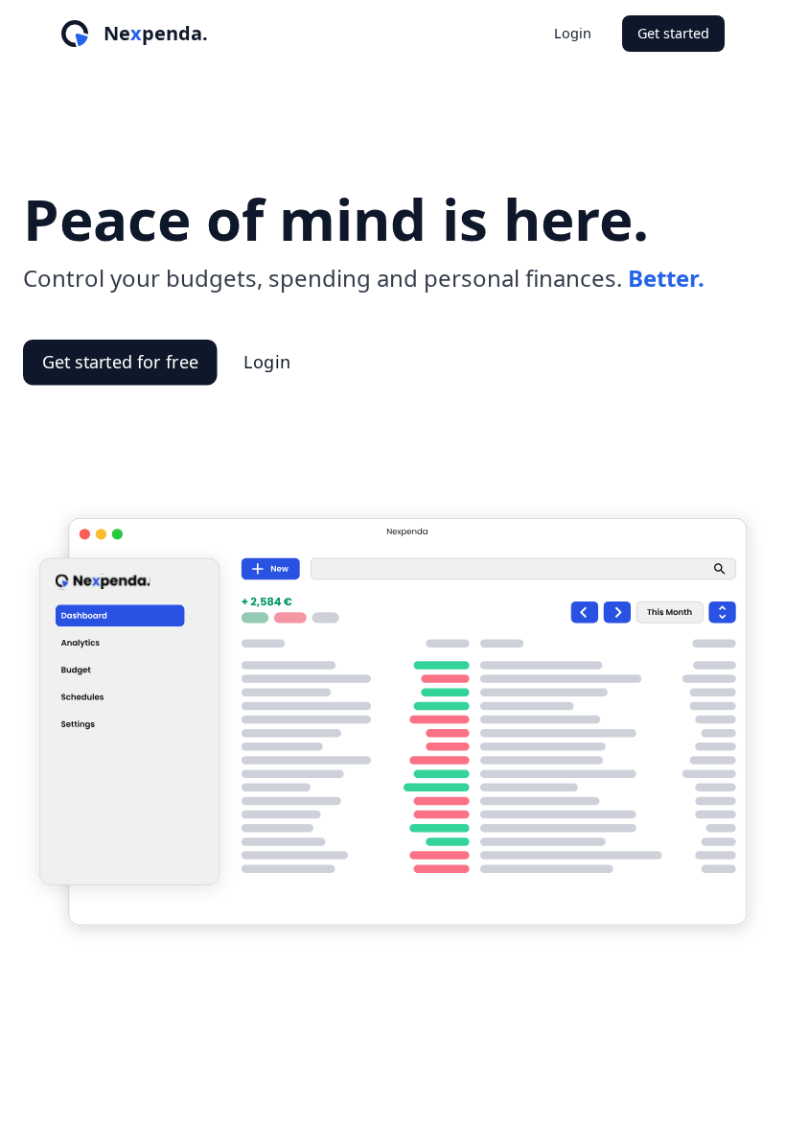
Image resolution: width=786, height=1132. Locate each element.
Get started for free (120, 361)
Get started (673, 33)
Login (572, 33)
